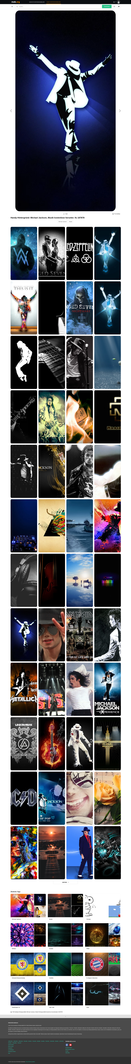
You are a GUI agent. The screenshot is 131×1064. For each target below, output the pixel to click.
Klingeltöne (10, 1048)
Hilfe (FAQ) (68, 1052)
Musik (70, 221)
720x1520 (19, 1042)
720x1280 (25, 1041)
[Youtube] (71, 1045)
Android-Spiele (11, 1044)
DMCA (33, 1061)
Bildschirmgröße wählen (70, 1049)
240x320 (29, 1041)
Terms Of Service (29, 1061)
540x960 (9, 1042)
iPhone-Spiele (11, 1046)
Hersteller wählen (69, 1047)
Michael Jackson (63, 221)
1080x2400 (15, 1041)
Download (107, 6)
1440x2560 (52, 1041)
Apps (9, 1053)
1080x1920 (10, 1041)
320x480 (42, 1041)
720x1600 (34, 1041)
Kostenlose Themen (12, 1051)
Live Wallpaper (11, 1049)
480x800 (38, 1041)
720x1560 (47, 1041)
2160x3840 (14, 1042)
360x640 (56, 1041)
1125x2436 (61, 1041)
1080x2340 (20, 1041)
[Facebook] (67, 1045)
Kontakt (67, 1051)
